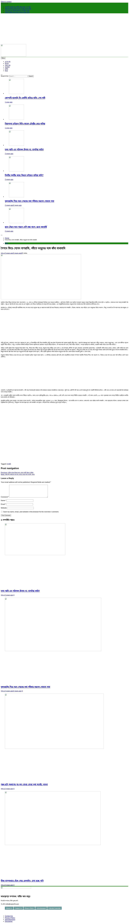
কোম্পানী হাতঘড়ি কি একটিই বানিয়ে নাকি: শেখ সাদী (18, 7)
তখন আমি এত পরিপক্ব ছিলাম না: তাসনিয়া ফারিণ (17, 10)
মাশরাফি (9, 464)
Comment (5, 497)
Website (4, 508)
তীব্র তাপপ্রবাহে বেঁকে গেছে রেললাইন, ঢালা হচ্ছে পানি (22, 880)
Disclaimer (8, 921)
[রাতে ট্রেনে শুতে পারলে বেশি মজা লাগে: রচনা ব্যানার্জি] (16, 222)
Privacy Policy (29, 908)
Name (3, 500)
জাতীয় (6, 69)
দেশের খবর (7, 61)
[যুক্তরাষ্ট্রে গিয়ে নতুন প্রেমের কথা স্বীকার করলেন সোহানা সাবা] (16, 197)
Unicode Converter (54, 908)
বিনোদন (7, 63)
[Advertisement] (64, 29)
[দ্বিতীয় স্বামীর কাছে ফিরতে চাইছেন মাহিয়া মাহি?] (16, 171)
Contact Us (18, 908)
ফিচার (6, 71)
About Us (9, 908)
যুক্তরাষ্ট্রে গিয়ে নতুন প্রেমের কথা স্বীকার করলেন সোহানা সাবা (29, 201)
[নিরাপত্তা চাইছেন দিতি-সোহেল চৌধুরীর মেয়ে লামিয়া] (16, 119)
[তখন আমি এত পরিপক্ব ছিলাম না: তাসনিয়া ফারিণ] (16, 145)
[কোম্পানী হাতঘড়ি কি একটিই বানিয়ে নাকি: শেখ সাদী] (16, 93)
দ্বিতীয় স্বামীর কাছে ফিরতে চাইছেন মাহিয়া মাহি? (17, 12)
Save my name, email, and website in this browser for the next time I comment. (31, 512)
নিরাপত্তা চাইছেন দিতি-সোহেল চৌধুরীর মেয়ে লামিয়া (18, 9)
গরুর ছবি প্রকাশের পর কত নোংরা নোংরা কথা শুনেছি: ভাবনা (24, 784)
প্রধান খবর (7, 65)
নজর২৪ (3, 253)
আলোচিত (7, 67)
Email (3, 504)
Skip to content (6, 2)
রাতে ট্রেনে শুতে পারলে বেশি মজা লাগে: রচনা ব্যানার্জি (26, 226)
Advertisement (41, 908)
